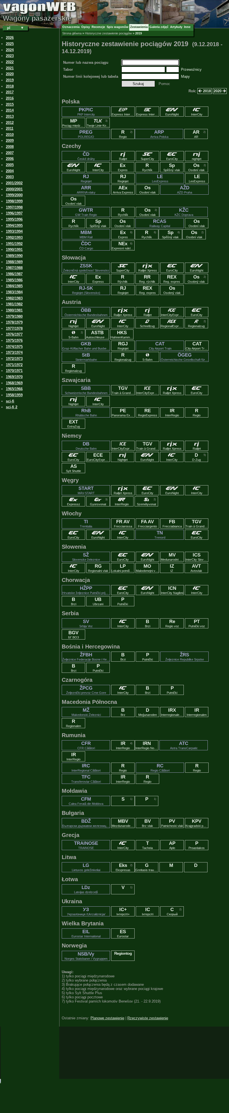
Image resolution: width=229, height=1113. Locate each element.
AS (73, 468)
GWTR (86, 211)
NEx (123, 245)
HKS (122, 334)
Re (172, 623)
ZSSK (86, 267)
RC (160, 767)
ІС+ (123, 911)
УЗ (86, 911)
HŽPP (86, 590)
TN (159, 534)
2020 (218, 91)
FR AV (123, 523)
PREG (86, 133)
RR (147, 278)
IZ (172, 567)
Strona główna (72, 33)
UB (98, 601)
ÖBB (86, 312)
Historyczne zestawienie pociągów (108, 33)
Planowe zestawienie (107, 1018)
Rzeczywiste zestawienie (147, 1018)
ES (123, 933)
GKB (86, 345)
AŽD (184, 189)
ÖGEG (185, 356)
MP (73, 122)
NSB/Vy (86, 955)
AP (172, 845)
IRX (172, 712)
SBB (86, 390)
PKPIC (86, 111)
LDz (86, 889)
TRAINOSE (86, 845)
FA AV (147, 523)
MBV (123, 823)
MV (172, 556)
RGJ (123, 345)
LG (86, 867)
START (86, 490)
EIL (86, 933)
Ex (123, 167)
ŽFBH (86, 656)
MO (147, 567)
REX (171, 278)
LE (160, 178)
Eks (123, 867)
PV (172, 823)
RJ (86, 178)
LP (122, 567)
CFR (86, 745)
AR (196, 133)
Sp (171, 167)
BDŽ (86, 823)
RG (98, 567)
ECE (98, 456)
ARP (159, 133)
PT (197, 623)
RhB (86, 412)
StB (86, 356)
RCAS (159, 223)
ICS (196, 556)
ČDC (86, 245)
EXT (73, 423)
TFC (86, 778)
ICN (172, 590)
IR (172, 412)
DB (86, 445)
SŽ (86, 556)
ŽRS (184, 656)
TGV (123, 390)
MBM (86, 234)
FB (172, 523)
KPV (196, 823)
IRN (146, 745)
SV (86, 623)
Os (196, 167)
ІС (147, 911)
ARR (86, 189)
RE (147, 412)
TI (86, 523)
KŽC (184, 211)
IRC (86, 767)
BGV (73, 634)
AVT (196, 567)
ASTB (97, 334)
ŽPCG (86, 689)
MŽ (86, 712)
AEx (123, 189)
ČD (86, 156)
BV (147, 823)
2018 (206, 91)
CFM (86, 800)
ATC (184, 745)
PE (123, 412)
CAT (160, 345)
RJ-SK (86, 290)
